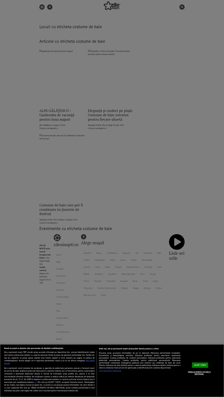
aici (35, 382)
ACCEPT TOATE (200, 365)
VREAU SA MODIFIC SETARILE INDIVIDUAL (199, 373)
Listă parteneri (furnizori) (110, 371)
